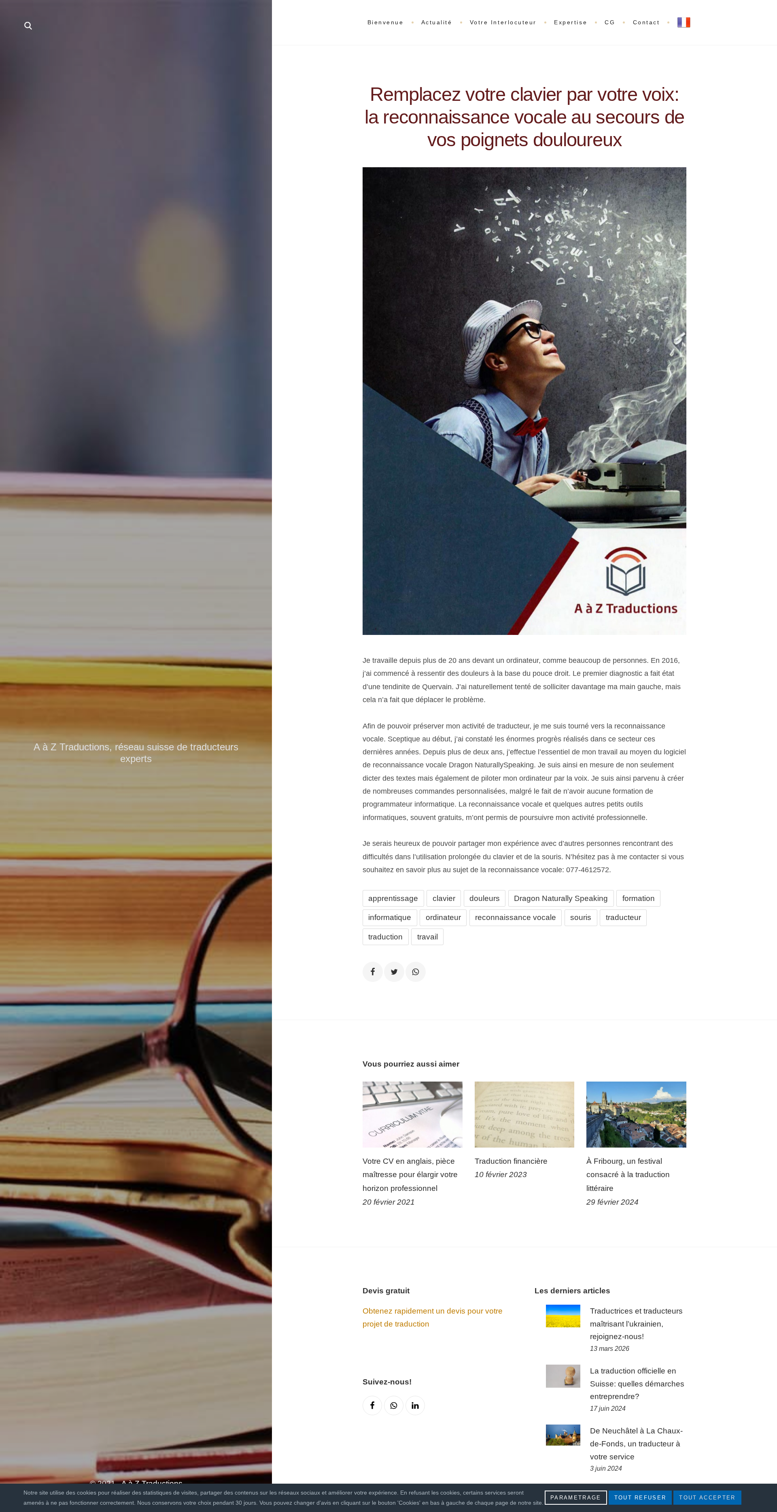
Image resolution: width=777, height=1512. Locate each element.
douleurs (484, 898)
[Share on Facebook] (373, 972)
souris (580, 917)
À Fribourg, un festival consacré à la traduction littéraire (628, 1174)
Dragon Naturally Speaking (561, 898)
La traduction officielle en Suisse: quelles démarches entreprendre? (637, 1384)
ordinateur (443, 917)
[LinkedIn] (415, 1405)
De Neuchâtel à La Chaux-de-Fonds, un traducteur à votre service (636, 1444)
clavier (444, 898)
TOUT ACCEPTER (707, 1498)
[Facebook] (372, 1405)
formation (638, 898)
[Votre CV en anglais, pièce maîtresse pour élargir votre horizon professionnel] (413, 1115)
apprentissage (393, 898)
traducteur (623, 917)
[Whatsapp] (393, 1405)
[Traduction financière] (525, 1115)
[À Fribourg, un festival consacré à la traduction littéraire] (636, 1115)
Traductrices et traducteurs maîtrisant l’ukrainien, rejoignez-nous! (636, 1324)
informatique (389, 917)
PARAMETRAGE (575, 1498)
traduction (385, 937)
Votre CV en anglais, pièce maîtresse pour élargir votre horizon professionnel (410, 1174)
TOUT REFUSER (640, 1498)
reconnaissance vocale (515, 917)
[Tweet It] (394, 972)
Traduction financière (511, 1160)
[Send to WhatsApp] (415, 972)
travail (427, 937)
